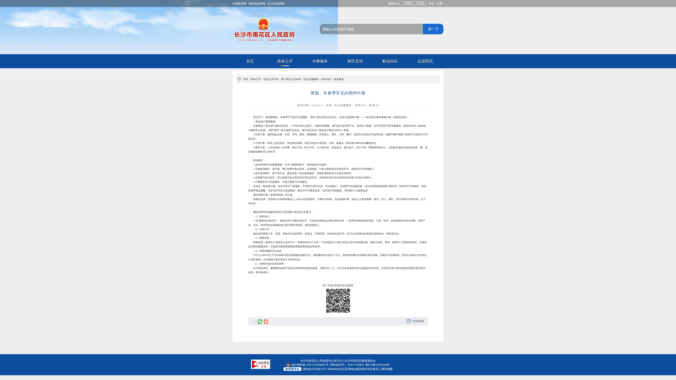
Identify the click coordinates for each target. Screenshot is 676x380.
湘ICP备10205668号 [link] (377, 364)
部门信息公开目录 (291, 79)
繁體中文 (394, 3)
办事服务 (320, 61)
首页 (250, 61)
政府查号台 (292, 369)
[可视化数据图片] (338, 301)
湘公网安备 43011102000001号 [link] (309, 364)
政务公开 (285, 61)
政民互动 (355, 61)
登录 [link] (431, 3)
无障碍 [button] (408, 3)
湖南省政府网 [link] (257, 3)
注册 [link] (439, 3)
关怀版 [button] (420, 3)
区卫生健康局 (311, 79)
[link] (260, 363)
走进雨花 (425, 61)
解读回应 (390, 61)
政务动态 (326, 79)
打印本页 (418, 321)
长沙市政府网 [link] (276, 3)
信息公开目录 (271, 79)
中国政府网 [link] (239, 3)
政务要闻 (339, 79)
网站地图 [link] (387, 369)
